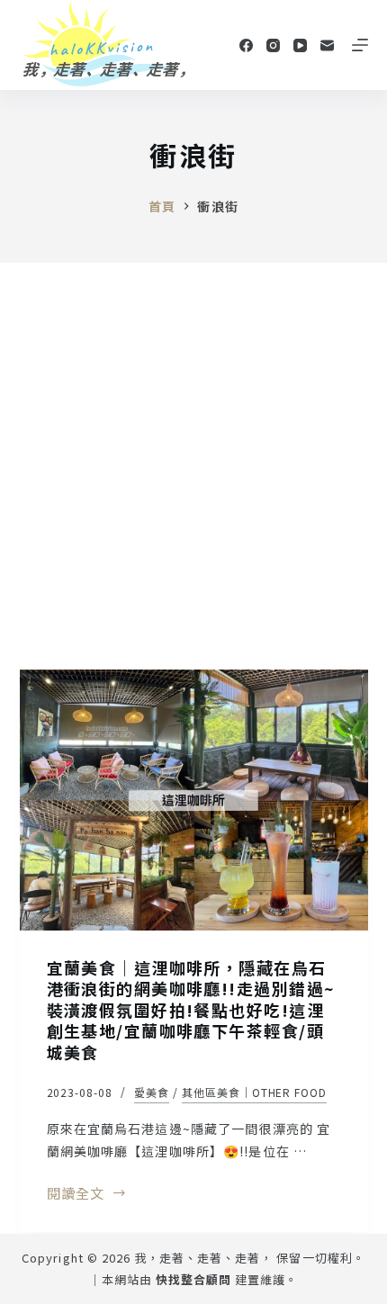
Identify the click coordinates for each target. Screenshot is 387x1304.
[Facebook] (246, 45)
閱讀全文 (76, 1194)
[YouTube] (300, 45)
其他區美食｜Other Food (254, 1092)
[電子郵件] (327, 45)
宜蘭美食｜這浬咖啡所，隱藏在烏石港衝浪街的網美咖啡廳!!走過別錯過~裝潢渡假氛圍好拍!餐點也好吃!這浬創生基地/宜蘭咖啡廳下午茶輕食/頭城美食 (191, 1010)
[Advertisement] (193, 465)
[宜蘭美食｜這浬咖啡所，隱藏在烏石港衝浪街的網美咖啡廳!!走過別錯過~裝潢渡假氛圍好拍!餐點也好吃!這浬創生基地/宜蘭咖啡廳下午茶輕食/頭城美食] (194, 800)
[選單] (360, 45)
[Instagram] (273, 45)
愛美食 (151, 1092)
